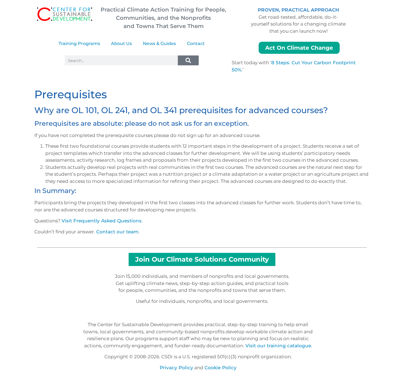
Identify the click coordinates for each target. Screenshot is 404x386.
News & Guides (159, 43)
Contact (196, 43)
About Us (121, 43)
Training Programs (79, 43)
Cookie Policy (220, 367)
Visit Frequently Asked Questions (102, 220)
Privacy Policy (176, 367)
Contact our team (117, 231)
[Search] (188, 60)
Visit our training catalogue (278, 345)
